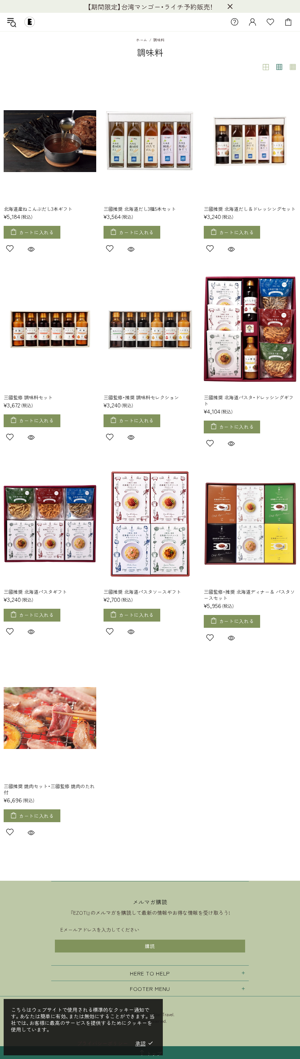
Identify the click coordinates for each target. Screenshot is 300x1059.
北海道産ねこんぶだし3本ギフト (38, 209)
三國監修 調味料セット (28, 397)
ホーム (141, 39)
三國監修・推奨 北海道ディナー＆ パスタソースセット (249, 595)
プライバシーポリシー (102, 1043)
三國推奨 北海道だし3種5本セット (140, 209)
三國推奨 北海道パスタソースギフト (142, 592)
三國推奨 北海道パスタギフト (35, 592)
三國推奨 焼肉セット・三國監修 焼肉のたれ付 (49, 789)
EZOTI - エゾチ (29, 22)
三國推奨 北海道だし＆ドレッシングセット (250, 209)
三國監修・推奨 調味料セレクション (141, 397)
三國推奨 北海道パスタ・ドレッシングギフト (248, 400)
